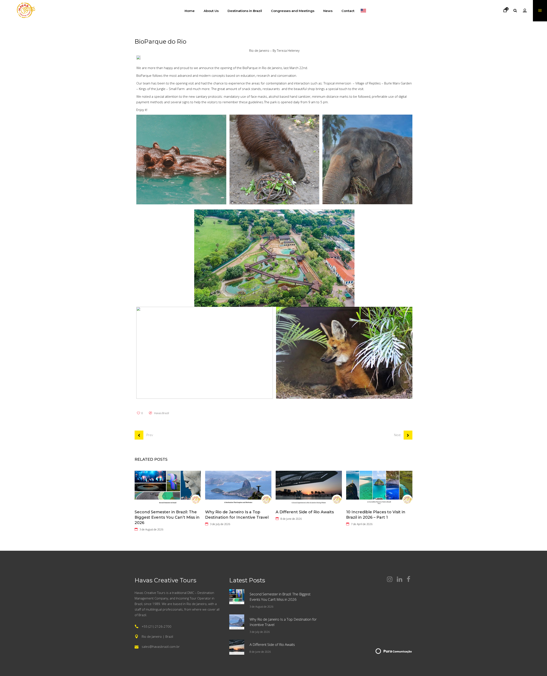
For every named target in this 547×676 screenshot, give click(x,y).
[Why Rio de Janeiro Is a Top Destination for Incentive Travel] (238, 488)
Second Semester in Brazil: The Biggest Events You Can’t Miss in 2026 (167, 517)
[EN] (363, 10)
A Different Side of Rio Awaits (305, 512)
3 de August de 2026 (151, 529)
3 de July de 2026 (220, 524)
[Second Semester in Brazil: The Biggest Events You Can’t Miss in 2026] (168, 488)
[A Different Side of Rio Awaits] (309, 488)
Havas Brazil (161, 413)
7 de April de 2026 (361, 524)
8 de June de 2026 (291, 519)
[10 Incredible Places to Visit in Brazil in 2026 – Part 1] (379, 488)
